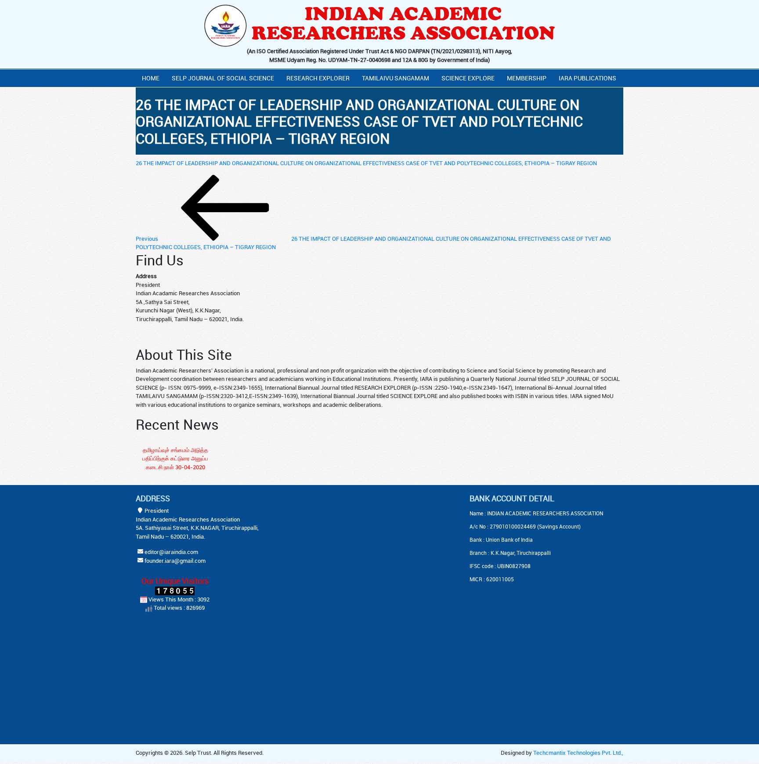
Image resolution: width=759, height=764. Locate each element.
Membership (526, 78)
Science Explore (468, 78)
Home (150, 78)
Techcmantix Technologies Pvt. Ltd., (578, 753)
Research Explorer (318, 78)
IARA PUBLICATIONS (587, 78)
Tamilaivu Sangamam (395, 78)
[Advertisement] (357, 549)
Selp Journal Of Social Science (223, 78)
